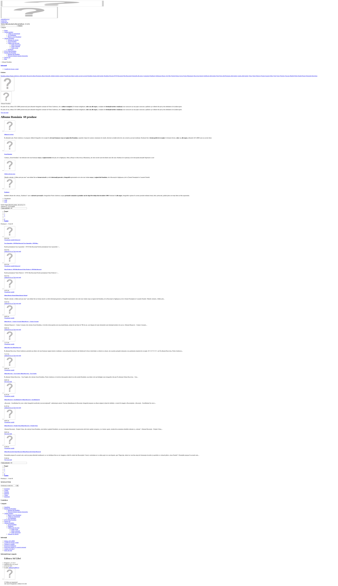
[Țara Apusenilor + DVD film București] (9, 236)
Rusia (304, 76)
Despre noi (7, 57)
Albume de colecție (13, 40)
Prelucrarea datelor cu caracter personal (15, 547)
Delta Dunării (298, 76)
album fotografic (46, 76)
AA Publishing (12, 35)
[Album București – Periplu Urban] (9, 419)
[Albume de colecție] (9, 131)
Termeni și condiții (9, 544)
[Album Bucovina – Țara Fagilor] (9, 367)
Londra (76, 76)
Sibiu (271, 76)
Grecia (181, 76)
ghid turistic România (103, 76)
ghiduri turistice (55, 76)
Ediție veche (14, 48)
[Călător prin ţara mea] (9, 170)
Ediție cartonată (15, 46)
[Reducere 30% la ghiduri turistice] (52, 6)
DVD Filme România (10, 51)
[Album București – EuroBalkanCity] (9, 393)
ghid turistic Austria (236, 76)
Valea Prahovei (256, 76)
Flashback (10, 49)
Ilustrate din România (10, 52)
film (169, 76)
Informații (4, 65)
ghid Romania (226, 76)
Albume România (9, 38)
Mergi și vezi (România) (14, 37)
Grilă (5, 200)
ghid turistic (23, 76)
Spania (95, 76)
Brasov (164, 76)
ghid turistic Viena (247, 76)
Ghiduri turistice (8, 32)
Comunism (146, 76)
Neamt (263, 76)
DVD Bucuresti (118, 76)
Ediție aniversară (16, 45)
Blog (5, 59)
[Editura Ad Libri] (29, 17)
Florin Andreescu (15, 76)
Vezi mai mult (4, 112)
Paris (220, 76)
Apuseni (267, 76)
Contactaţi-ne (4, 22)
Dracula (111, 76)
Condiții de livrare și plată (11, 69)
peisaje (62, 76)
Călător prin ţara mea (13, 43)
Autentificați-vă (5, 19)
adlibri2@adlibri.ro (14, 567)
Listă (5, 202)
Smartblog (7, 507)
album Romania (36, 76)
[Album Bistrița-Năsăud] (9, 289)
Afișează (3, 206)
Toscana (287, 76)
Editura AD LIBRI (9, 541)
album (8, 76)
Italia (72, 76)
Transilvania (67, 76)
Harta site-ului (8, 550)
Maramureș (190, 76)
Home (6, 30)
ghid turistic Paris (214, 76)
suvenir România (88, 76)
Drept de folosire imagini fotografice (18, 56)
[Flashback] (9, 188)
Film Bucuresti (127, 76)
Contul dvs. (4, 21)
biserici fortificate (204, 76)
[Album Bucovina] (9, 341)
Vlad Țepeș (276, 76)
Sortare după (4, 205)
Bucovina (196, 76)
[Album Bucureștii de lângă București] (9, 445)
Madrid (292, 76)
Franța (185, 76)
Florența (282, 76)
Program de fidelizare (10, 545)
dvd (167, 76)
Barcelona (314, 76)
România (3, 76)
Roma (177, 76)
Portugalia (309, 76)
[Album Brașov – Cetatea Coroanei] (9, 315)
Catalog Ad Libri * (9, 549)
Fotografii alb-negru (137, 76)
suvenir (81, 76)
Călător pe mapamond (14, 33)
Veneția (173, 76)
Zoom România (12, 41)
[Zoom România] (9, 150)
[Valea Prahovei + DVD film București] (9, 263)
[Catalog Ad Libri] (7, 90)
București (29, 76)
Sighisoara (159, 76)
